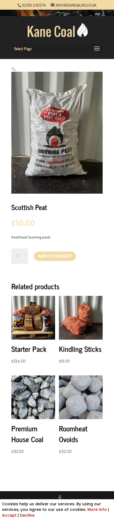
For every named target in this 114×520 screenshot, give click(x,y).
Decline (27, 515)
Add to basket (55, 256)
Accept (9, 515)
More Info (97, 509)
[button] (13, 68)
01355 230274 (34, 5)
